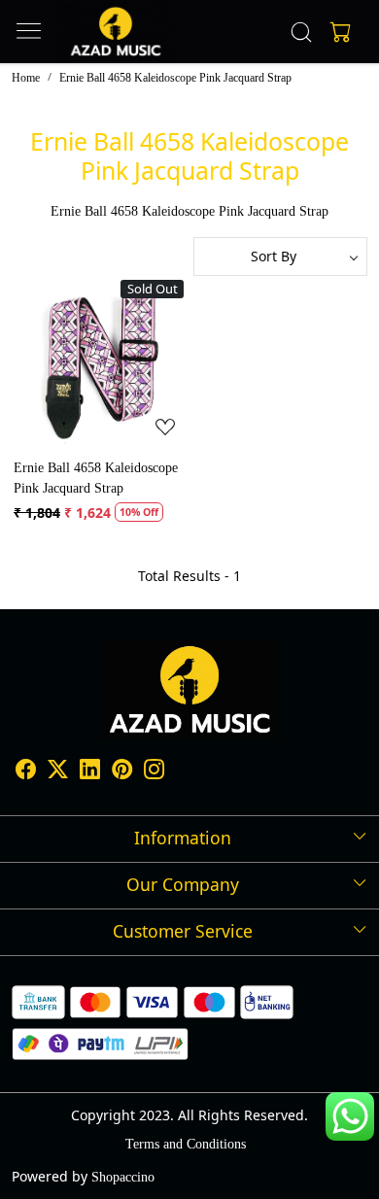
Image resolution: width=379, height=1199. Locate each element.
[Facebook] (26, 772)
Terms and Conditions (185, 1144)
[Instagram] (154, 772)
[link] (302, 32)
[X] (58, 772)
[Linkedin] (90, 772)
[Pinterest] (122, 772)
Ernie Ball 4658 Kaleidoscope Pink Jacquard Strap (96, 478)
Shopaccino (123, 1177)
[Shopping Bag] (336, 32)
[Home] (115, 31)
